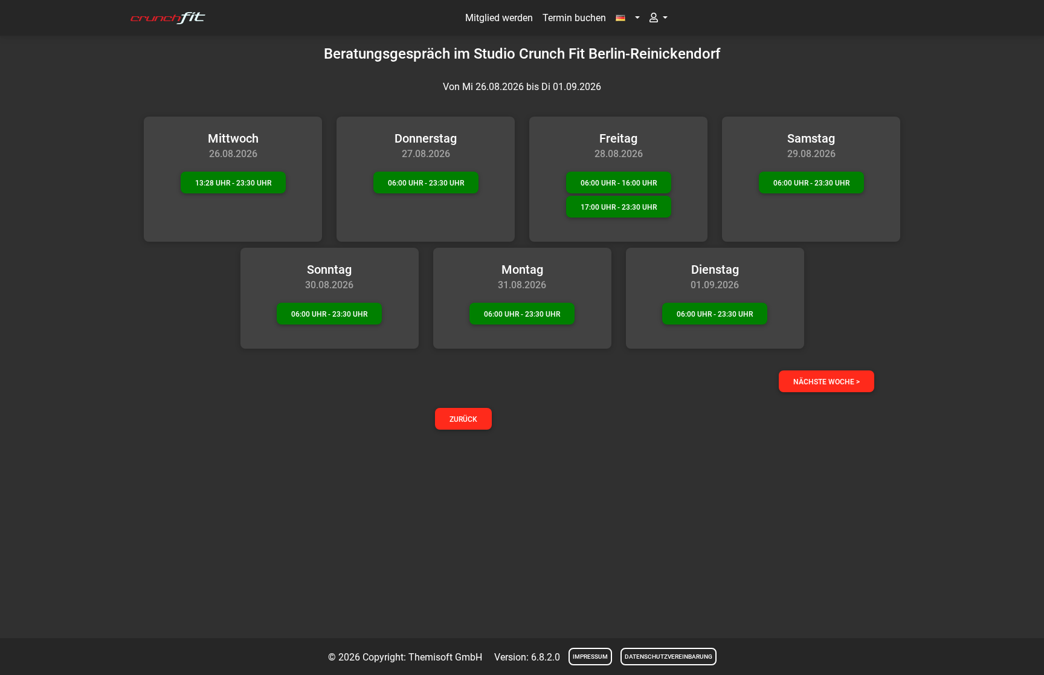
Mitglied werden (499, 18)
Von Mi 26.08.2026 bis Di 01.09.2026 (522, 86)
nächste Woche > (826, 382)
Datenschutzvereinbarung (668, 656)
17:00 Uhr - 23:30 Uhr (619, 207)
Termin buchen (574, 18)
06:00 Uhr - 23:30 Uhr (426, 183)
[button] (628, 18)
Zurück (463, 419)
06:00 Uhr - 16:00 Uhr (619, 183)
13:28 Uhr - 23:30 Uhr (233, 183)
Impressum (590, 656)
